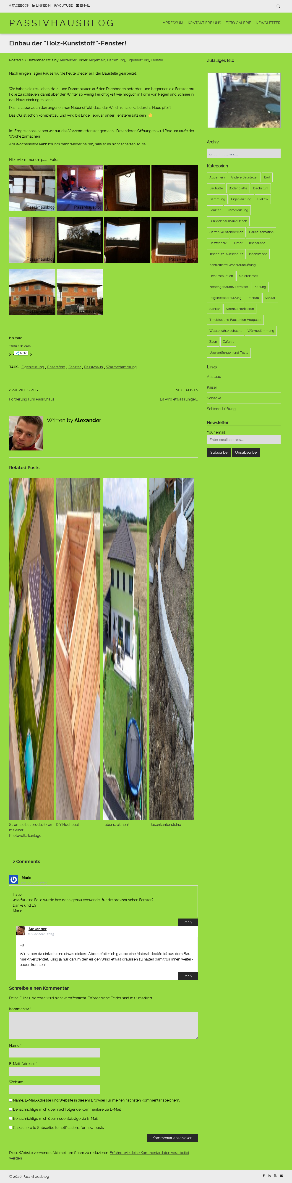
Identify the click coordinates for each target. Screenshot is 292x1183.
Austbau (214, 376)
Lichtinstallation (221, 276)
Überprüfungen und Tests (228, 352)
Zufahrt (228, 341)
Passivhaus (93, 367)
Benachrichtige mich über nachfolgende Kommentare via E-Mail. (67, 1109)
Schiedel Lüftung (221, 409)
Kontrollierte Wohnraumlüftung (232, 265)
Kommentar (20, 1009)
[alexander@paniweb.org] (281, 1175)
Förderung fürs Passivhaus (32, 399)
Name (15, 1045)
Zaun (213, 341)
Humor (237, 243)
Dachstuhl (260, 188)
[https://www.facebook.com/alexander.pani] (264, 1175)
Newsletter (268, 23)
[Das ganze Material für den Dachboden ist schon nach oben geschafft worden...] (32, 188)
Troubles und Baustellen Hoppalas (235, 320)
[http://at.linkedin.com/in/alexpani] (269, 1175)
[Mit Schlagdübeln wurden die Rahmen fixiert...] (32, 240)
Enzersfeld (56, 367)
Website (16, 1082)
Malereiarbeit (248, 276)
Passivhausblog (62, 23)
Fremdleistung (237, 210)
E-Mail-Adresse (23, 1064)
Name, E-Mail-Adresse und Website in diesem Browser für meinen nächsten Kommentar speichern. (96, 1100)
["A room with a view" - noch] (80, 240)
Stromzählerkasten (240, 309)
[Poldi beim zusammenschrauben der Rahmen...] (80, 188)
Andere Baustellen (244, 177)
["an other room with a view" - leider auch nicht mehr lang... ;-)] (127, 240)
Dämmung (116, 60)
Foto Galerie (238, 23)
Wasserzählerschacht (225, 330)
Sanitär (270, 298)
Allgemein (97, 60)
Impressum (172, 23)
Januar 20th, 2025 (33, 883)
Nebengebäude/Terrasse (228, 287)
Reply (188, 922)
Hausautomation (261, 232)
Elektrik (262, 199)
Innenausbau (257, 243)
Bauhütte (216, 188)
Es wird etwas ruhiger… (179, 399)
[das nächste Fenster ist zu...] (174, 188)
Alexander (68, 60)
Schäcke (214, 398)
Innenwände (258, 254)
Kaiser (212, 387)
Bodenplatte (238, 188)
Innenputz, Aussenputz (226, 254)
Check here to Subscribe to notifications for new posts (58, 1127)
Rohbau (253, 298)
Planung (260, 287)
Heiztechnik (218, 243)
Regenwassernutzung (225, 298)
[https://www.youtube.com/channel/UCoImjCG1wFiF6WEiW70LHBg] (275, 1175)
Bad (267, 177)
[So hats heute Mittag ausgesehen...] (80, 292)
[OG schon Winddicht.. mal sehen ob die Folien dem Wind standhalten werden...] (32, 292)
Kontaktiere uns (204, 23)
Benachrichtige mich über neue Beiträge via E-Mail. (55, 1118)
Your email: (216, 432)
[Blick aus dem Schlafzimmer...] (174, 240)
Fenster (157, 60)
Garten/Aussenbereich (226, 232)
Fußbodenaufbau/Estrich (228, 221)
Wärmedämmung (121, 367)
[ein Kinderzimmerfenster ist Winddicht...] (127, 188)
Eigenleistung (138, 60)
